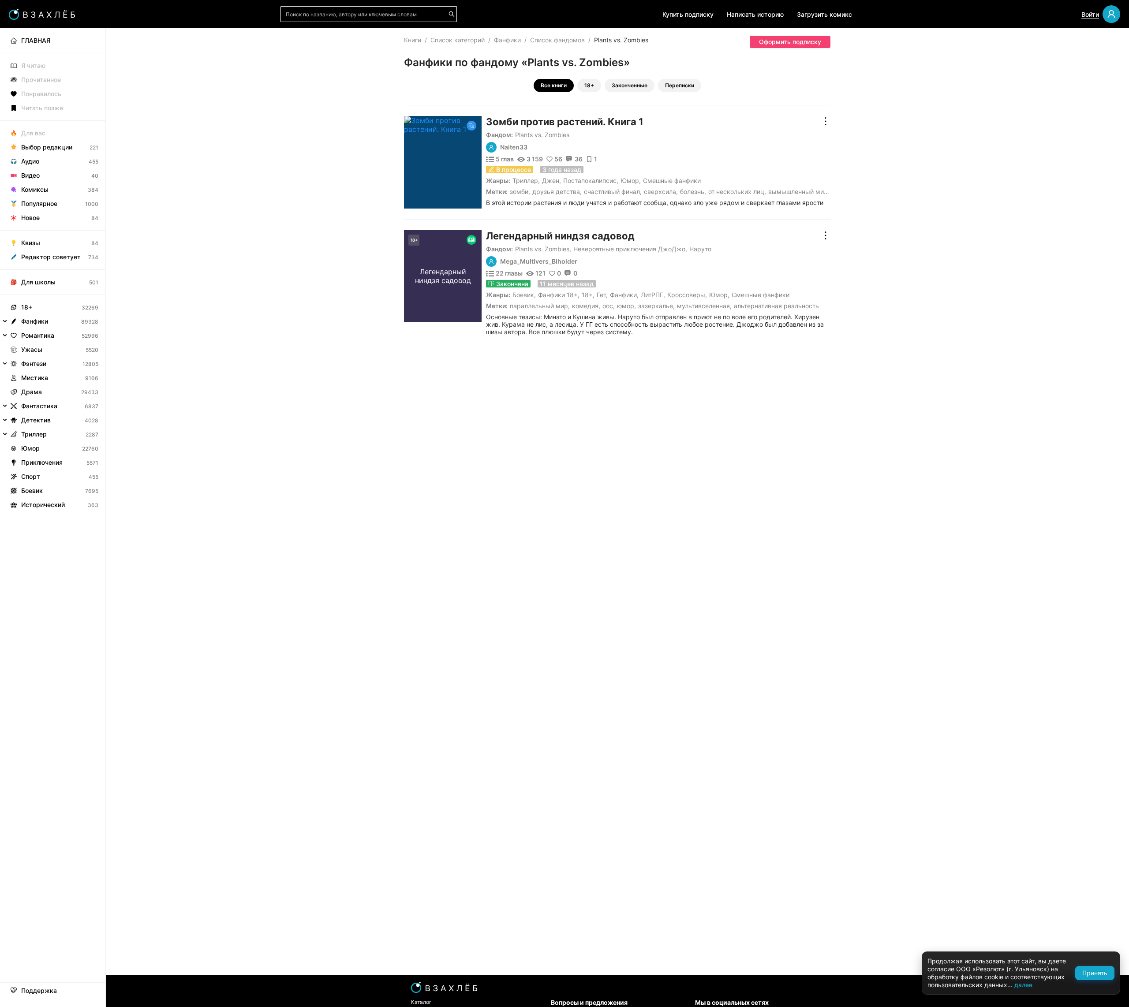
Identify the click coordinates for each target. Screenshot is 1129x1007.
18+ (589, 85)
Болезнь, (693, 191)
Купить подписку (688, 14)
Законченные (629, 85)
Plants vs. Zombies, (543, 249)
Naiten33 (513, 147)
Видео (30, 175)
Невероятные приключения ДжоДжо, (630, 249)
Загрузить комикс (824, 14)
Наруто (700, 249)
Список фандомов (557, 40)
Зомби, (520, 191)
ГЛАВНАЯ (35, 40)
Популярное (39, 203)
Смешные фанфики (672, 180)
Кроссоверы (686, 294)
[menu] (52, 270)
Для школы (38, 282)
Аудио (30, 161)
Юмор (630, 180)
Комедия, (586, 306)
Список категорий (457, 40)
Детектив (36, 420)
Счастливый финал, (613, 191)
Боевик (523, 294)
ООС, (608, 306)
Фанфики (507, 40)
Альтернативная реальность (776, 306)
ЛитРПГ (652, 294)
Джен (550, 180)
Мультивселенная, (704, 306)
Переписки (679, 85)
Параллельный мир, (540, 306)
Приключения (42, 462)
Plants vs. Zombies (542, 134)
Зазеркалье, (656, 306)
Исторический (43, 504)
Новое (30, 217)
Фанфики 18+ (558, 294)
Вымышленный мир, (799, 191)
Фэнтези (33, 363)
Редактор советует (51, 257)
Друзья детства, (557, 191)
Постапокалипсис (590, 180)
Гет (601, 294)
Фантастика (39, 406)
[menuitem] (52, 41)
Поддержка (39, 990)
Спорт (30, 476)
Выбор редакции (46, 147)
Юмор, (626, 306)
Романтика (37, 335)
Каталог (421, 1002)
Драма (31, 391)
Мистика (34, 377)
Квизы (30, 242)
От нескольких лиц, (737, 191)
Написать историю (755, 14)
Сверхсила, (661, 191)
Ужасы (31, 349)
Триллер (525, 180)
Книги (412, 40)
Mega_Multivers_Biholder (538, 261)
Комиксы (35, 189)
